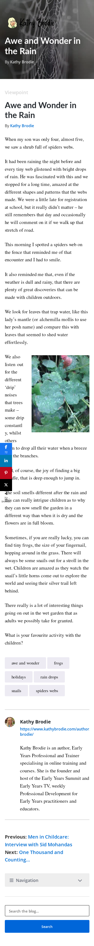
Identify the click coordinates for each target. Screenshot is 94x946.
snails (16, 690)
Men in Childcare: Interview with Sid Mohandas (38, 841)
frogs (58, 663)
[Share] (6, 461)
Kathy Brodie (22, 62)
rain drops (49, 677)
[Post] (6, 485)
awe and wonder (25, 663)
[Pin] (6, 473)
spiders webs (47, 690)
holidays (19, 677)
